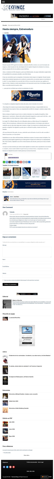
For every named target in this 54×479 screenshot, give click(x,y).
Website (4, 273)
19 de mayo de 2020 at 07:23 (16, 214)
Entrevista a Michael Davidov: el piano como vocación (23, 394)
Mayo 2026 (12, 436)
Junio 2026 (12, 429)
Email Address (6, 266)
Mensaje (4, 245)
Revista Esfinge (15, 476)
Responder (25, 214)
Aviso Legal (40, 462)
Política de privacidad (32, 462)
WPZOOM (49, 476)
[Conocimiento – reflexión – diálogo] (13, 7)
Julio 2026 (11, 422)
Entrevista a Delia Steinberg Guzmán (18, 408)
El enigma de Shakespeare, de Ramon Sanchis (21, 376)
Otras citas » (27, 455)
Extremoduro (10, 191)
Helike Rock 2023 (13, 401)
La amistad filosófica (14, 317)
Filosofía (5, 25)
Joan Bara (6, 32)
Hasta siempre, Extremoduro (18, 29)
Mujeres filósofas (17, 300)
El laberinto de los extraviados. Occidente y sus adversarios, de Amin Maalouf (29, 355)
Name (4, 259)
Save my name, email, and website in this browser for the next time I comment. (21, 280)
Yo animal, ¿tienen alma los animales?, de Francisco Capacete (25, 366)
